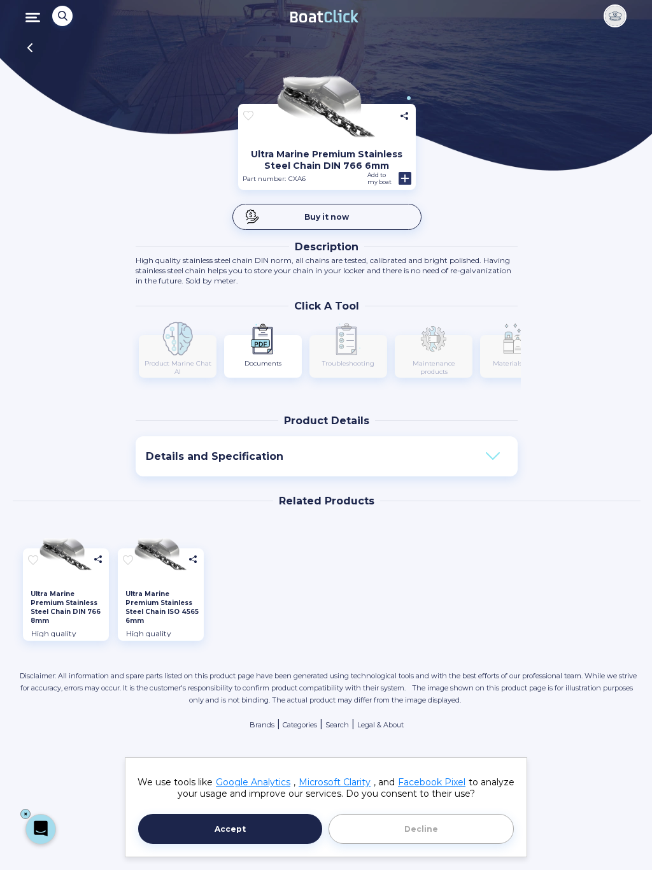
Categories (300, 724)
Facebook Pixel (431, 782)
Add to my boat (379, 178)
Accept (230, 829)
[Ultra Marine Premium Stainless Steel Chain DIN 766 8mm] (66, 557)
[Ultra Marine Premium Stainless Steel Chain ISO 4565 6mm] (161, 557)
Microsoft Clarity (335, 782)
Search (337, 724)
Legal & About (380, 724)
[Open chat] (40, 829)
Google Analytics (253, 782)
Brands (262, 724)
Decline (421, 829)
